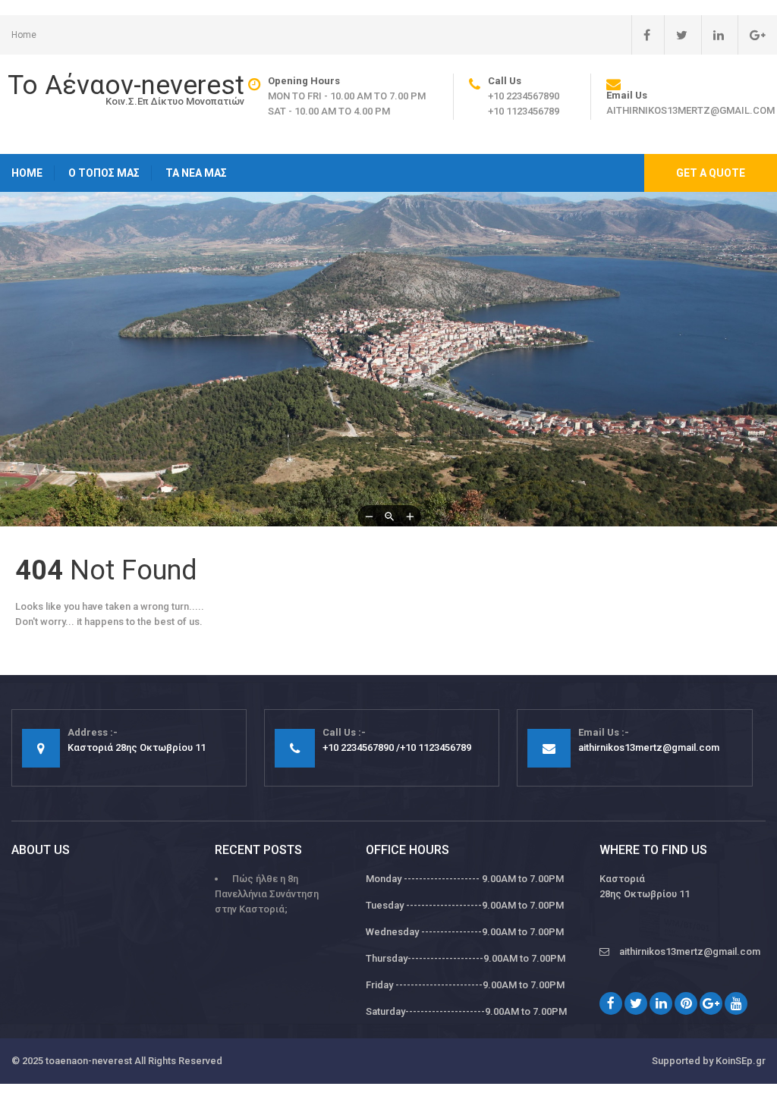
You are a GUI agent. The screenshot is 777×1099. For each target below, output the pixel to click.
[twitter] (675, 35)
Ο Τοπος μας (104, 173)
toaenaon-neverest (89, 1060)
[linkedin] (712, 35)
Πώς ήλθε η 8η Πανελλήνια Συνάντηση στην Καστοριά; (267, 894)
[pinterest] (686, 1003)
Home (23, 34)
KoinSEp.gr (741, 1060)
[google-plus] (752, 35)
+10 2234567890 (523, 96)
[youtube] (736, 1003)
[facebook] (640, 35)
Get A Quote (710, 173)
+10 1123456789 (523, 111)
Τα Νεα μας (196, 173)
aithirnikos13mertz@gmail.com (690, 110)
